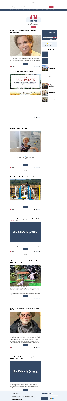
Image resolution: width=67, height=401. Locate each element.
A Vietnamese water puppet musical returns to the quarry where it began (24, 261)
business (50, 84)
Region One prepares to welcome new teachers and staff (52, 62)
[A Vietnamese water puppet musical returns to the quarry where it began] (25, 275)
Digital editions (52, 9)
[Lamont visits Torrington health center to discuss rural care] (45, 99)
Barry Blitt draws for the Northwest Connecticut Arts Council (24, 308)
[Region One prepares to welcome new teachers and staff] (45, 61)
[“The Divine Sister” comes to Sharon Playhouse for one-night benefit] (25, 45)
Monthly (45, 393)
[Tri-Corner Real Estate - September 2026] (25, 84)
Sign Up (55, 37)
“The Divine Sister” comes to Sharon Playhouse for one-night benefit (24, 31)
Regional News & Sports (18, 9)
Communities (11, 9)
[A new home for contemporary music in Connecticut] (25, 232)
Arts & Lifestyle (25, 9)
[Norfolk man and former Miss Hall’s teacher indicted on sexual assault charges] (45, 54)
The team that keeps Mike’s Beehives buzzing (52, 86)
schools (50, 67)
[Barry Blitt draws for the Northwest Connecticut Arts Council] (25, 322)
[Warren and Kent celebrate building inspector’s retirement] (45, 92)
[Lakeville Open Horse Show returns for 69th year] (25, 189)
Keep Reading (24, 63)
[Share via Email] (38, 66)
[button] (65, 392)
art (11, 347)
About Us (46, 9)
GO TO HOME (33, 27)
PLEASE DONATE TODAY (44, 398)
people (50, 91)
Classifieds (42, 9)
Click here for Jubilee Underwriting (17, 399)
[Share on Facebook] (34, 66)
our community (13, 167)
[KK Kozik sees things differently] (25, 141)
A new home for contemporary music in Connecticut (24, 219)
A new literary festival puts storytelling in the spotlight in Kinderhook (22, 357)
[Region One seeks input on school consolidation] (45, 68)
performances (13, 66)
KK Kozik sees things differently (19, 128)
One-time (50, 393)
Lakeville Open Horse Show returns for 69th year (23, 176)
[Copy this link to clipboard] (39, 66)
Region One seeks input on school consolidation (52, 69)
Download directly (12, 114)
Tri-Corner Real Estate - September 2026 (21, 71)
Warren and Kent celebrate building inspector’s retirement (52, 93)
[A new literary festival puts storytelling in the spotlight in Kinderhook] (25, 371)
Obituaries (37, 9)
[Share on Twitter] (36, 66)
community (12, 209)
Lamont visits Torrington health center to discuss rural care (52, 100)
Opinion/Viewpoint (32, 9)
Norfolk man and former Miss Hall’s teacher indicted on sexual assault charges (52, 55)
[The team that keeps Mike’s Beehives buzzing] (45, 85)
